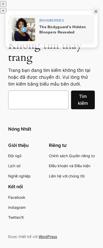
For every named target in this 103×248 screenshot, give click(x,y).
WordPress (48, 236)
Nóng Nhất (19, 129)
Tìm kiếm (83, 100)
